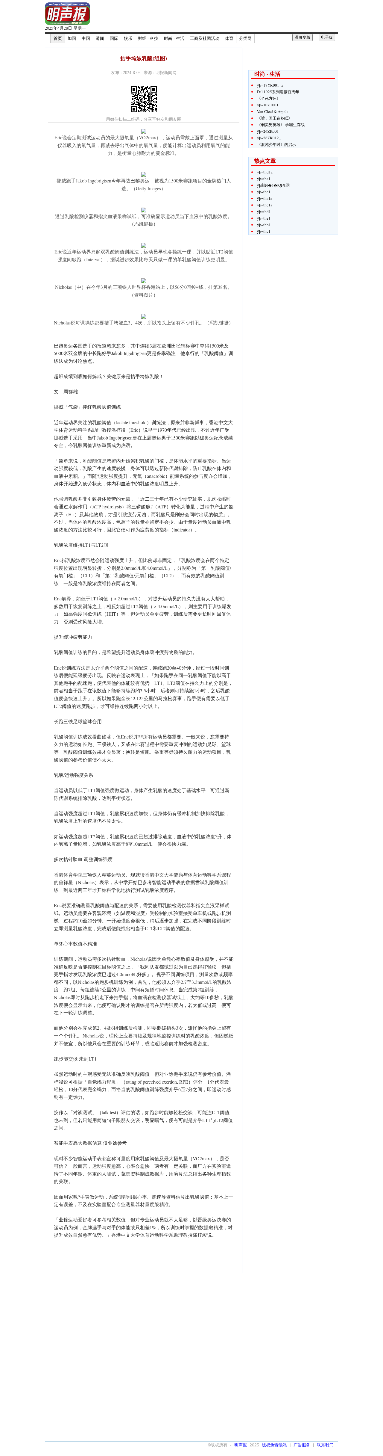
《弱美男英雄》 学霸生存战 (281, 124)
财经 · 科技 (148, 38)
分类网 (245, 38)
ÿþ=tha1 (263, 178)
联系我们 (325, 1445)
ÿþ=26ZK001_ (269, 131)
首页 (58, 38)
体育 (229, 38)
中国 (86, 38)
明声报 (240, 1445)
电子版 (327, 37)
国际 (114, 38)
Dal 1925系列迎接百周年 (278, 91)
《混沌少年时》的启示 (276, 144)
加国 (72, 38)
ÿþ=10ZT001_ (269, 105)
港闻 (100, 38)
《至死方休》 (268, 98)
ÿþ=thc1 (263, 191)
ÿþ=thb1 (264, 224)
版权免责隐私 (274, 1445)
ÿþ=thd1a (265, 172)
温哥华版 (302, 37)
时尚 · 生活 (174, 38)
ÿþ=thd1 (264, 211)
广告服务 (302, 1445)
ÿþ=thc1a (264, 205)
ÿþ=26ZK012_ (269, 138)
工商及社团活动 (204, 38)
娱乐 (128, 38)
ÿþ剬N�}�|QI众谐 (273, 185)
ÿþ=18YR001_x (270, 85)
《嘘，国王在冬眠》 (274, 118)
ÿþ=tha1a (264, 198)
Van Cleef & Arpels (272, 111)
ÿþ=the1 (263, 218)
